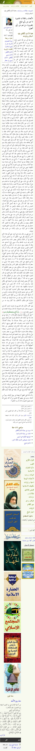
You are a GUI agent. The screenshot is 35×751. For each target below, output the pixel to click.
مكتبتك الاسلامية (28, 486)
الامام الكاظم (9, 52)
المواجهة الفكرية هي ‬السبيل (24, 436)
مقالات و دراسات (15, 6)
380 (30, 418)
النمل (19, 415)
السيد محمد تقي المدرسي (7, 28)
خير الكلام (30, 504)
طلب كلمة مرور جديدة (29, 540)
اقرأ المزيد (2, 735)
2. (30, 408)
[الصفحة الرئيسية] (17, 3)
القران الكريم (27, 415)
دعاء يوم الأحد (16, 701)
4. (30, 415)
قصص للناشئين (29, 490)
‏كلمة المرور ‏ (31, 530)
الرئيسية (31, 10)
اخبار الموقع (30, 512)
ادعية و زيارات (24, 6)
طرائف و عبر (30, 500)
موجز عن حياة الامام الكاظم (23, 430)
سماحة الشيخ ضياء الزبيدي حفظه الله (15, 746)
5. (30, 420)
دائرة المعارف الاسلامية (30, 469)
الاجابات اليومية (29, 478)
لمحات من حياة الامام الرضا (23, 433)
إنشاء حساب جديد (30, 537)
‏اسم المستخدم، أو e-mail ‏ (28, 521)
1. (30, 406)
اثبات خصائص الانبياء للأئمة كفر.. (21, 440)
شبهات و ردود (6, 6)
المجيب (31, 6)
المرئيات (31, 508)
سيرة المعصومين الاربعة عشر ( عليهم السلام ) (8, 44)
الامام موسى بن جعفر (8, 59)
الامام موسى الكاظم (9, 56)
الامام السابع (27, 443)
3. (30, 411)
